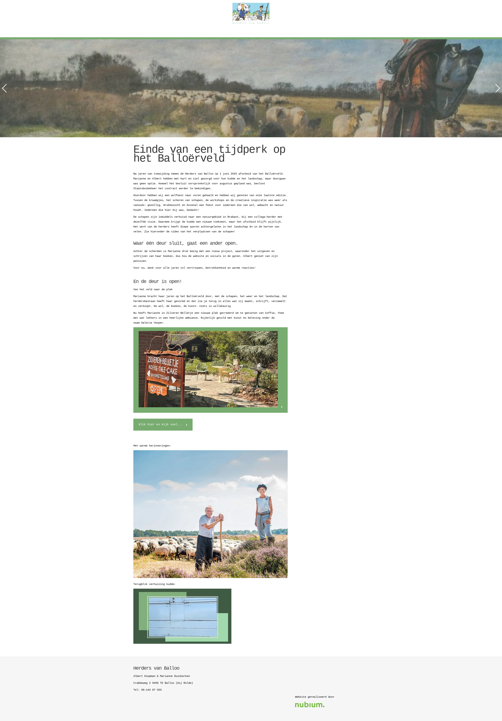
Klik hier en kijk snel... (161, 424)
